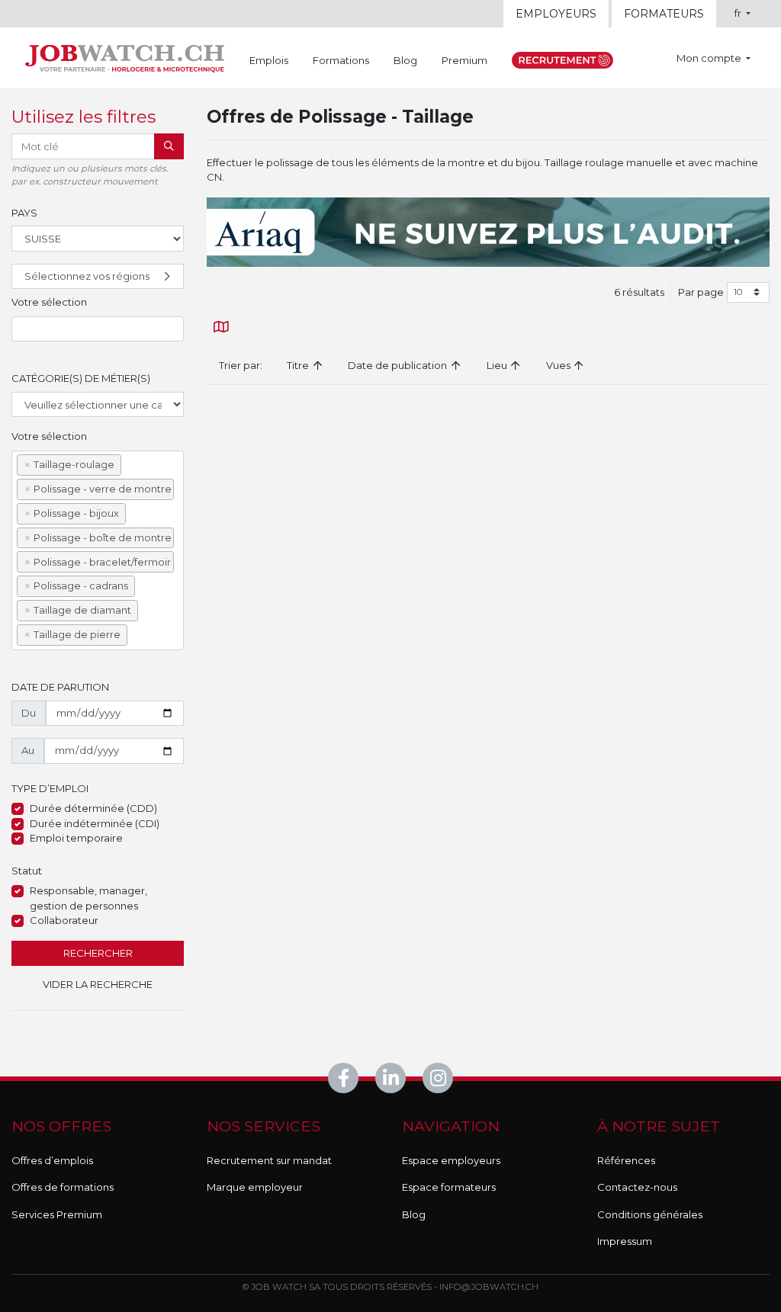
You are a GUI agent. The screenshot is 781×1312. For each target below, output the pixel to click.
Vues (559, 365)
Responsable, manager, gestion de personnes (88, 898)
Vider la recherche (98, 984)
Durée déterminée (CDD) (93, 808)
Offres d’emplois (52, 1160)
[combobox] (97, 329)
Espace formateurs (449, 1187)
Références (626, 1160)
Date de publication (398, 365)
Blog (405, 60)
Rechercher (98, 953)
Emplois (268, 60)
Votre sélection (49, 302)
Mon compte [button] (710, 58)
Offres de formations (62, 1187)
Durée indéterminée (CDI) (94, 823)
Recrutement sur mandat (269, 1160)
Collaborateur (64, 920)
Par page (701, 292)
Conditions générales (649, 1214)
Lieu (498, 365)
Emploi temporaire (76, 838)
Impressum (624, 1241)
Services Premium (56, 1214)
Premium (464, 60)
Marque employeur (255, 1187)
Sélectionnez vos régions (86, 276)
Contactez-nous (637, 1187)
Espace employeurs (451, 1160)
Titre (299, 365)
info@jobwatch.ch (488, 1287)
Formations (341, 60)
